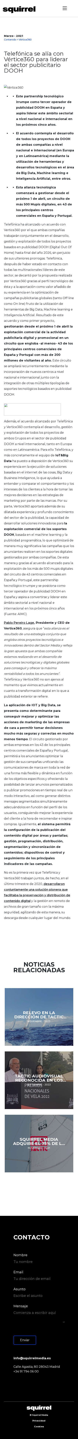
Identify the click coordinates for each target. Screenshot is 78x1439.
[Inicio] (20, 9)
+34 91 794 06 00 (26, 1371)
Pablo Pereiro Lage (19, 623)
